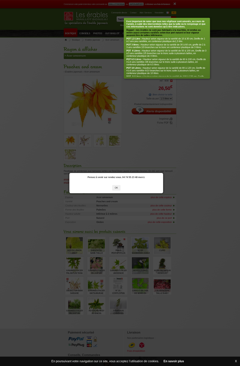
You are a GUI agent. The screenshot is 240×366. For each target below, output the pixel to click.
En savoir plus (174, 361)
